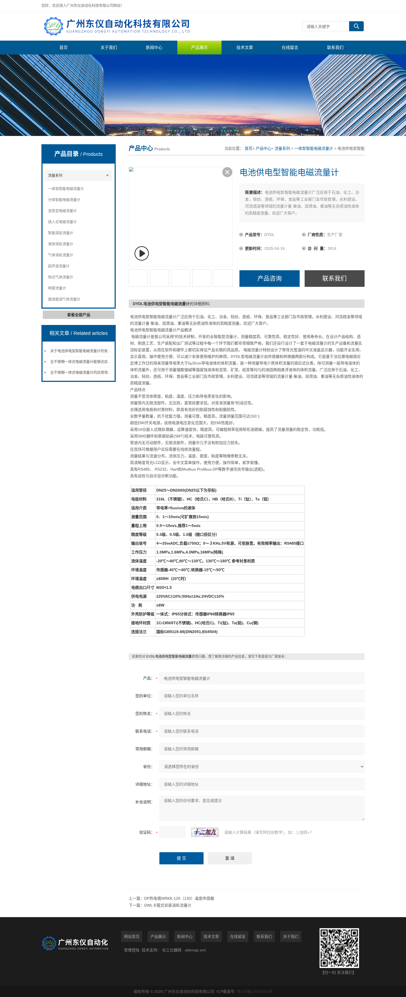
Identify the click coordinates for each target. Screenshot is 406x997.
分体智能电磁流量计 (64, 200)
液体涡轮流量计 (60, 244)
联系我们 (335, 47)
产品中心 (263, 148)
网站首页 (131, 936)
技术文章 (244, 47)
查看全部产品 (78, 315)
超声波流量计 (59, 266)
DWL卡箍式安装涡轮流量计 (167, 905)
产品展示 (199, 47)
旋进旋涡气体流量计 (64, 299)
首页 (63, 47)
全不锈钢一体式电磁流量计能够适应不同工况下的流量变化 (97, 362)
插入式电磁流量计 (62, 222)
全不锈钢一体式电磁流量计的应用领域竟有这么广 (89, 372)
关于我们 (109, 47)
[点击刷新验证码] (205, 832)
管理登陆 (131, 950)
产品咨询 (269, 278)
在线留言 (290, 47)
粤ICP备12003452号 (254, 991)
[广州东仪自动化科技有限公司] (124, 26)
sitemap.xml (195, 950)
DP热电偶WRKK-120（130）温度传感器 (179, 898)
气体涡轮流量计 (60, 255)
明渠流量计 (57, 288)
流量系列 (55, 175)
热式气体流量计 (60, 277)
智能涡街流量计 (60, 233)
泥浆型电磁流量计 (62, 211)
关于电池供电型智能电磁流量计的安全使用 (84, 351)
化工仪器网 (171, 950)
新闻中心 (154, 47)
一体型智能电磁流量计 (66, 189)
